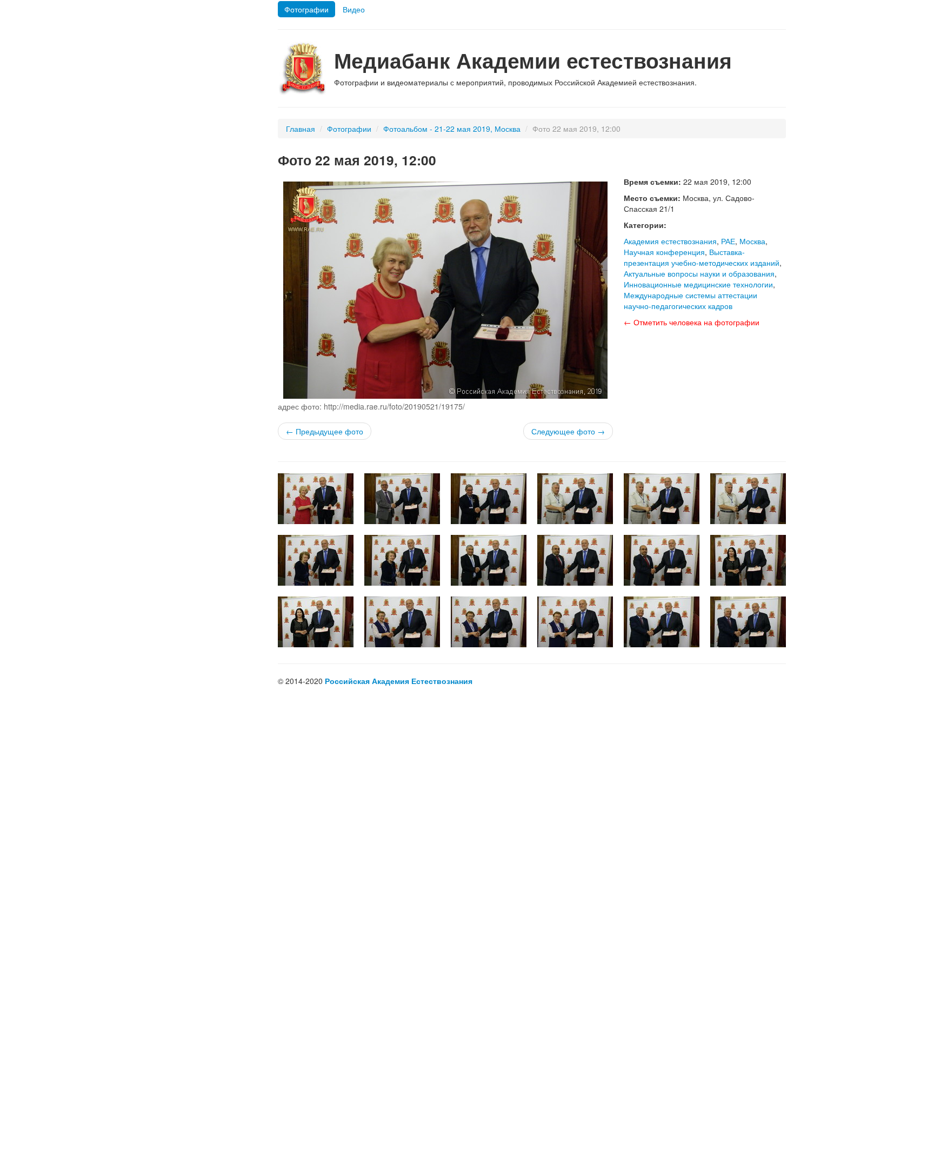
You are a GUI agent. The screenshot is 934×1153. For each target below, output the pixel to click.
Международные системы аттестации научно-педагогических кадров (690, 300)
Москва (752, 241)
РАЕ (728, 241)
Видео (354, 9)
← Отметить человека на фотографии (691, 322)
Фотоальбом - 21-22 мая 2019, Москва (452, 128)
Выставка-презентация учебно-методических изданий (701, 257)
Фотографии (306, 9)
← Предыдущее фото (324, 431)
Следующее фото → (568, 431)
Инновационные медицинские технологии (698, 284)
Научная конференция (664, 251)
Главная (300, 128)
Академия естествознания (670, 241)
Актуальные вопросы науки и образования (699, 273)
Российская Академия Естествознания (398, 680)
